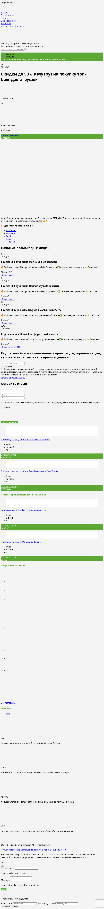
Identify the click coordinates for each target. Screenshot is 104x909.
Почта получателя (46, 903)
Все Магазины (8, 702)
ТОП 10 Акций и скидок (14, 26)
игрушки (13, 377)
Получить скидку (9, 135)
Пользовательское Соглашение (17, 849)
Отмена (15, 907)
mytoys (4, 377)
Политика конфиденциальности (49, 849)
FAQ (8, 713)
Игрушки (10, 56)
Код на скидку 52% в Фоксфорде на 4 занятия (23, 510)
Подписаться (7, 366)
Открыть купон (11, 347)
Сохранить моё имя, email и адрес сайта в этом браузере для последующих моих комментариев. (52, 402)
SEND (3, 889)
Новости (5, 18)
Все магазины (8, 21)
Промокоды (7, 15)
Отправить (6, 907)
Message (5, 880)
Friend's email (7, 868)
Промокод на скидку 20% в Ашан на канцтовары (25, 439)
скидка (22, 377)
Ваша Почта (7, 903)
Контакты (6, 23)
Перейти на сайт (9, 422)
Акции (4, 12)
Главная (10, 54)
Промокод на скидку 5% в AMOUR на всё (21, 542)
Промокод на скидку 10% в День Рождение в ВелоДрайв (29, 471)
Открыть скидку (8, 275)
